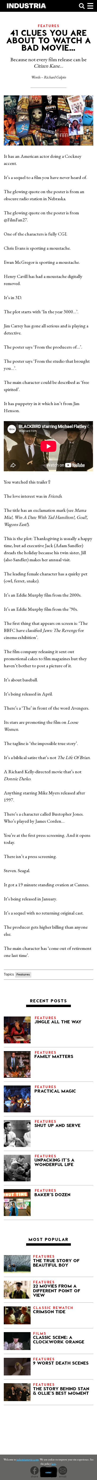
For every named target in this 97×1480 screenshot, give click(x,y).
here (53, 1464)
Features (23, 974)
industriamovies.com (27, 1459)
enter (48, 1472)
